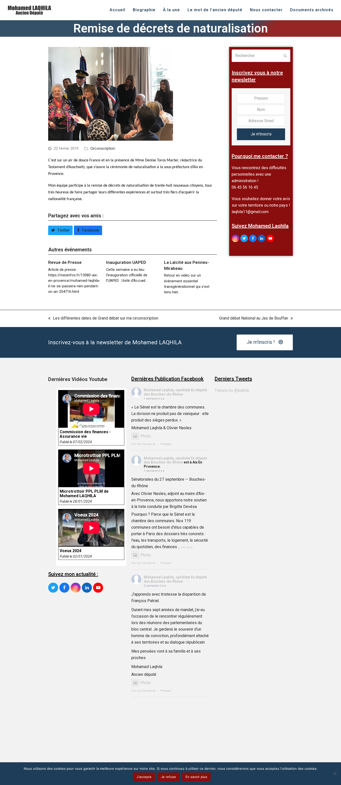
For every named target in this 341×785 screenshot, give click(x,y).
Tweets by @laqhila (232, 390)
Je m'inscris (261, 134)
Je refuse (168, 777)
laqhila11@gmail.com (250, 211)
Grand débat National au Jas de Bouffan (253, 319)
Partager (165, 444)
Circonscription (102, 148)
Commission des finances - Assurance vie (85, 434)
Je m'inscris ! (261, 342)
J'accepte (144, 777)
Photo (145, 436)
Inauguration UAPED (126, 262)
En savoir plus (196, 777)
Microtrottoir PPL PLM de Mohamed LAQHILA (84, 493)
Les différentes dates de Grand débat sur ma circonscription (103, 319)
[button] (60, 230)
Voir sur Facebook (143, 444)
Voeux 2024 (70, 551)
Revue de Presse (65, 262)
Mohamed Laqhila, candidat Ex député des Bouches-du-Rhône (175, 392)
